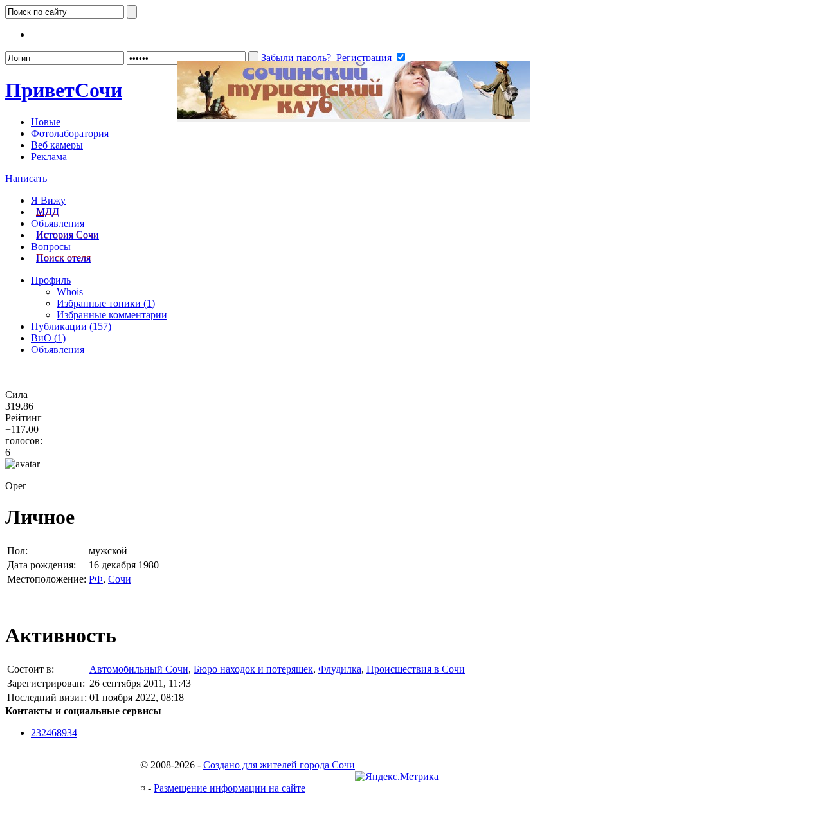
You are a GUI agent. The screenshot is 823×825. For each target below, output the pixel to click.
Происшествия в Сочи (415, 669)
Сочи (63, 90)
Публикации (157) (71, 326)
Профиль (51, 280)
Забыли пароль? (296, 57)
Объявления (57, 223)
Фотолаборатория (70, 133)
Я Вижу (48, 200)
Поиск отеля (63, 258)
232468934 (54, 732)
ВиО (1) (48, 337)
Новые (45, 121)
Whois (70, 291)
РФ (96, 579)
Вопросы (51, 246)
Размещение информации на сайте (229, 788)
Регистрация (364, 57)
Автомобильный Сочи (138, 669)
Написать (26, 178)
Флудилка (339, 669)
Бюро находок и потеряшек (253, 669)
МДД (47, 211)
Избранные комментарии (112, 314)
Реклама (49, 156)
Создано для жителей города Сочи (279, 764)
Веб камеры (57, 145)
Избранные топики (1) (106, 303)
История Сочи (67, 235)
